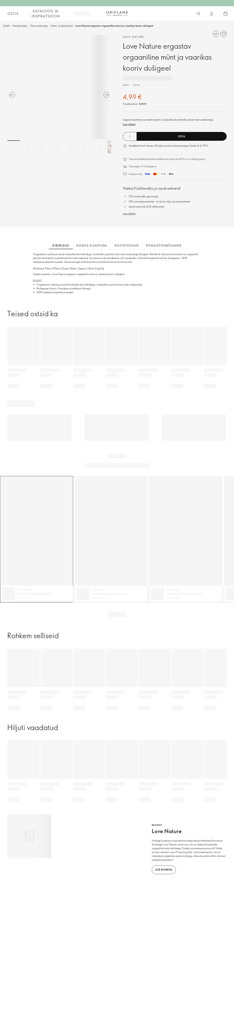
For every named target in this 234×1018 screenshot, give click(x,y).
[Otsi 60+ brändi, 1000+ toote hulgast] (198, 13)
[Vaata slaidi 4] (56, 146)
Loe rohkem (129, 124)
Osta (181, 136)
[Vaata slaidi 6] (85, 146)
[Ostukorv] (225, 13)
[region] (59, 87)
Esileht (6, 25)
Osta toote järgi (39, 25)
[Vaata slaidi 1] (13, 146)
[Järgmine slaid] (106, 95)
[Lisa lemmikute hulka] (223, 34)
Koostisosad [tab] (127, 245)
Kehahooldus (20, 25)
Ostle (13, 13)
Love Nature (133, 37)
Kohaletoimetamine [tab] (163, 245)
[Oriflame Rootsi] (117, 13)
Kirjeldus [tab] (60, 245)
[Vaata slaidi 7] (99, 146)
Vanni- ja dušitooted (61, 25)
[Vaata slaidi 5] (70, 146)
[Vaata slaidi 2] (28, 146)
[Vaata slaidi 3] (42, 146)
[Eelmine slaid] (12, 95)
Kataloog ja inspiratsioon (46, 13)
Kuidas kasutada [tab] (91, 245)
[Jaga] (216, 34)
